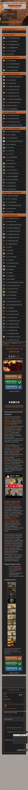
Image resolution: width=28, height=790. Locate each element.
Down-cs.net (12, 22)
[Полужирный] (14, 735)
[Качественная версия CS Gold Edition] (16, 595)
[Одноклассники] (14, 402)
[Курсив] (16, 735)
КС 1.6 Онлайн (6, 18)
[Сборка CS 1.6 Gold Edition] (16, 611)
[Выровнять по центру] (23, 735)
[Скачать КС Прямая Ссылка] (14, 377)
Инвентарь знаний (8, 14)
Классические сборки (11, 73)
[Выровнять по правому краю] (25, 735)
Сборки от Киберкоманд (12, 192)
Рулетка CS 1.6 (6, 17)
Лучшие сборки (8, 35)
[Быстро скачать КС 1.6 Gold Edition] (16, 638)
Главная (5, 11)
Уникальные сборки (10, 215)
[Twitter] (12, 402)
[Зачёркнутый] (18, 735)
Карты (4, 15)
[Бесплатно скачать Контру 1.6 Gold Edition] (16, 616)
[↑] (19, 695)
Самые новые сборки (11, 57)
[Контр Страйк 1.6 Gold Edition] (16, 622)
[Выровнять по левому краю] (22, 735)
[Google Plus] (19, 402)
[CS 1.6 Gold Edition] (13, 371)
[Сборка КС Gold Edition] (16, 606)
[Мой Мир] (16, 402)
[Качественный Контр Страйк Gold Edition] (16, 589)
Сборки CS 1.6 (6, 12)
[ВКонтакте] (9, 402)
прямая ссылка (15, 5)
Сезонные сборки (9, 112)
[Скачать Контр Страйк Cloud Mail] (13, 387)
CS (11, 470)
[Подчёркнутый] (19, 735)
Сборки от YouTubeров (11, 128)
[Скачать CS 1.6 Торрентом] (14, 382)
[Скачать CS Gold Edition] (16, 584)
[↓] (21, 695)
